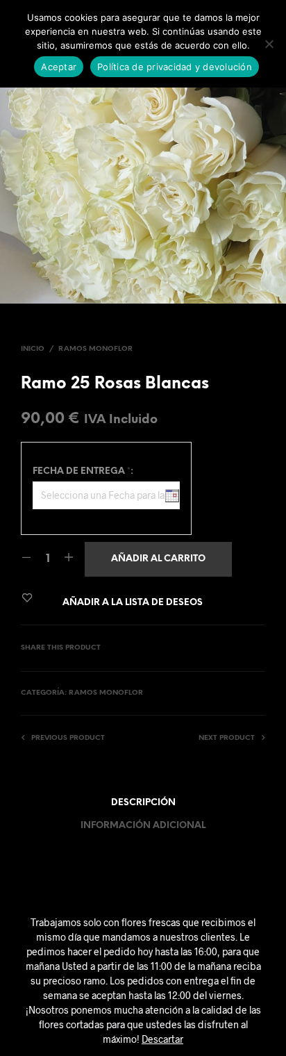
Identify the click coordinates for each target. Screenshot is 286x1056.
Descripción (143, 802)
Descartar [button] (162, 1039)
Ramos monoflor (95, 349)
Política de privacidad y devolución (174, 66)
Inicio (32, 349)
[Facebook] (254, 648)
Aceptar (58, 66)
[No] (269, 44)
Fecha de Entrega (83, 471)
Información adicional (143, 825)
